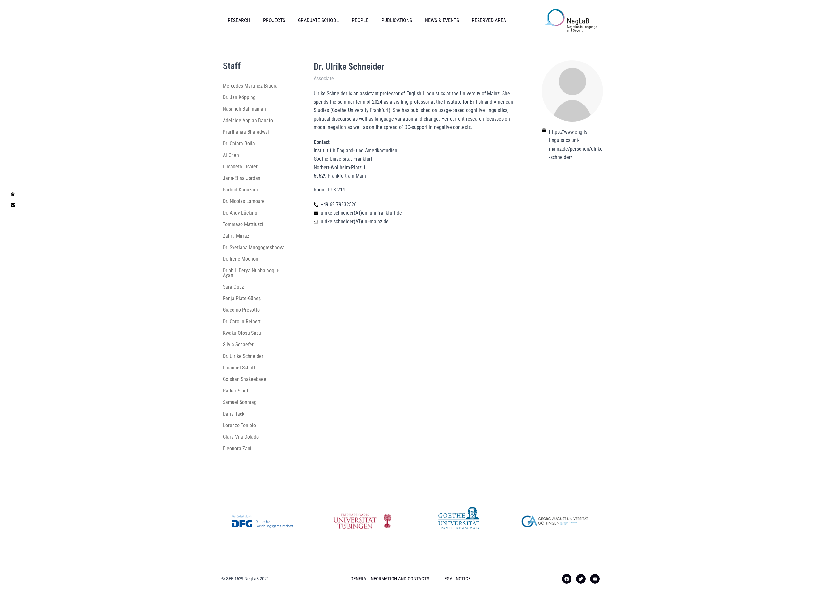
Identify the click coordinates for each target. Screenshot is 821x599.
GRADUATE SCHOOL (318, 20)
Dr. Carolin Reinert (242, 321)
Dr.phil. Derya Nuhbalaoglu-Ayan (251, 272)
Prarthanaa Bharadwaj (246, 132)
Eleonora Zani (237, 448)
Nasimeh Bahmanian (244, 109)
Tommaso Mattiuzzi (243, 224)
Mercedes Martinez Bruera (250, 86)
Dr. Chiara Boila (239, 143)
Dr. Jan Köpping (239, 97)
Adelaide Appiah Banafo (248, 120)
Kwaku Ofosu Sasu (242, 333)
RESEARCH (239, 20)
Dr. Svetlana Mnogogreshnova (253, 247)
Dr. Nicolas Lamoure (244, 201)
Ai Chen (231, 155)
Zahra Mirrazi (236, 236)
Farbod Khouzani (240, 190)
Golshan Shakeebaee (244, 379)
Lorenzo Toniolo (239, 425)
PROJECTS (274, 20)
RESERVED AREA (489, 20)
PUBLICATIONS (396, 20)
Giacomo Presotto (241, 310)
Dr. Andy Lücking (240, 213)
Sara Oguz (233, 287)
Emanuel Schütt (239, 368)
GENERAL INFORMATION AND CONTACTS (390, 579)
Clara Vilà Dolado (241, 437)
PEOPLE (360, 20)
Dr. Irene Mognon (240, 259)
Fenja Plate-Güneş (242, 298)
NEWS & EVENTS (442, 20)
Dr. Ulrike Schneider (243, 356)
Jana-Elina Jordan (241, 178)
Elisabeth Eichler (240, 167)
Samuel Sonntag (240, 402)
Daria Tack (233, 414)
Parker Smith (236, 391)
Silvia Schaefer (239, 345)
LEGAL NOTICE (456, 579)
